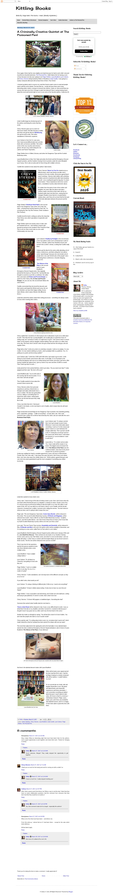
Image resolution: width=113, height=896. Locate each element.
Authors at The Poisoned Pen (77, 20)
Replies (25, 747)
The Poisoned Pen (27, 723)
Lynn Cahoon (58, 721)
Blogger (71, 891)
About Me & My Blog (22, 22)
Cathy (27, 750)
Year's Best (53, 20)
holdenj (23, 789)
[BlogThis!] (45, 719)
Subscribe (84, 51)
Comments (78, 68)
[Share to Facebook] (49, 719)
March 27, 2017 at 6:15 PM (39, 804)
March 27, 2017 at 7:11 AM (38, 765)
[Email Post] (40, 719)
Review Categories (43, 20)
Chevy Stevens (34, 721)
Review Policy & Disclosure (29, 20)
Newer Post (21, 876)
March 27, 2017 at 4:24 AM (36, 735)
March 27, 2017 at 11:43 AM (40, 750)
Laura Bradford (43, 721)
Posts (77, 65)
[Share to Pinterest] (50, 719)
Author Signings (26, 721)
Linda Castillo (50, 721)
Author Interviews (62, 20)
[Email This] (44, 719)
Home (18, 20)
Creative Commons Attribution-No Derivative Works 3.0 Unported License (82, 321)
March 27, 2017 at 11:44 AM (40, 776)
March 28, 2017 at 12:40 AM (40, 836)
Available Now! (60, 292)
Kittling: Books (33, 8)
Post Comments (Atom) (31, 879)
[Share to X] (47, 719)
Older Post (66, 876)
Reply (23, 744)
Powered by (79, 56)
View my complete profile (80, 310)
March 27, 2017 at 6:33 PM (36, 816)
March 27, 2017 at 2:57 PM (34, 789)
